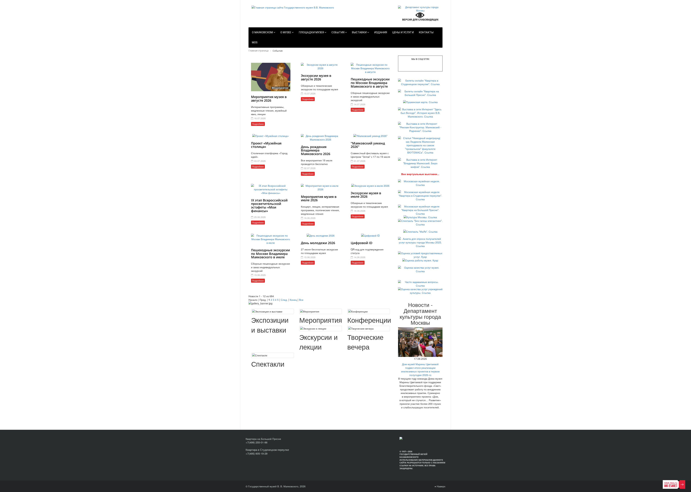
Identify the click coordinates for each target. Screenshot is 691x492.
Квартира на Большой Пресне (263, 439)
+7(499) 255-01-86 (256, 442)
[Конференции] (368, 311)
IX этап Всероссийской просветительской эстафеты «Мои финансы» (269, 205)
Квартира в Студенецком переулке (267, 450)
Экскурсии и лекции (318, 342)
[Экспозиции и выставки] (272, 311)
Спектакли (267, 364)
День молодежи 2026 (318, 243)
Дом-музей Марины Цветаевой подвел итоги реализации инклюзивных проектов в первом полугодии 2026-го (420, 369)
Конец (293, 299)
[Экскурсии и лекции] (320, 328)
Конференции (369, 320)
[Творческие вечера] (368, 328)
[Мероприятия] (320, 311)
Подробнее (258, 123)
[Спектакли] (272, 355)
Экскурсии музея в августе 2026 (316, 77)
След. (284, 299)
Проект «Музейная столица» (266, 145)
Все (301, 299)
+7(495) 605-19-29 (256, 453)
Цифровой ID (361, 243)
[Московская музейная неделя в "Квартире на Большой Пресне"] (420, 209)
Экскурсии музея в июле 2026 (366, 195)
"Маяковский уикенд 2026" (368, 145)
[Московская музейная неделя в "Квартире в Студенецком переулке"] (420, 195)
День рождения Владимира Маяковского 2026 (315, 150)
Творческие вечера (365, 342)
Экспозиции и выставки (269, 325)
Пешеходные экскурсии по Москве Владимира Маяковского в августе (370, 83)
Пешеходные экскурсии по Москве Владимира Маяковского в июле (270, 253)
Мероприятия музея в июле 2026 (319, 198)
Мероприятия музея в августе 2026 (269, 99)
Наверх (440, 486)
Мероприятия (320, 320)
